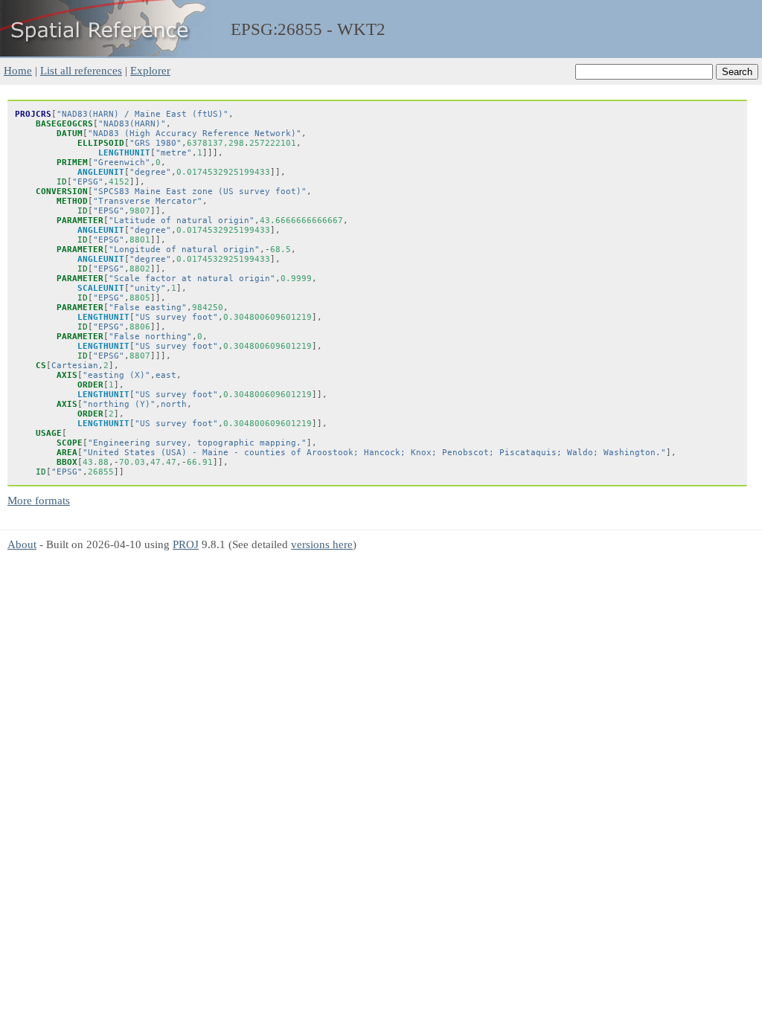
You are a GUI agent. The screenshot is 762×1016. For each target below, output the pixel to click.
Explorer (150, 70)
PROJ (186, 544)
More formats (38, 500)
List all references (81, 70)
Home (18, 70)
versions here (322, 544)
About (21, 544)
